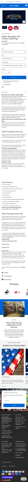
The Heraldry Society (5, 244)
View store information (6, 84)
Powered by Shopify (12, 466)
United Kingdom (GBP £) (6, 462)
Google (19, 426)
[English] (4, 480)
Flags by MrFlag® (6, 33)
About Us (23, 267)
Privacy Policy (18, 455)
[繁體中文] (2, 480)
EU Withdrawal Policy (19, 457)
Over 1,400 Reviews (8, 276)
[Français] (6, 480)
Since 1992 (6, 272)
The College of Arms (5, 247)
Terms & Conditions (19, 452)
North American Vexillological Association (9, 240)
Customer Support (7, 279)
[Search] (5, 5)
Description (4, 92)
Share (3, 86)
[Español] (8, 480)
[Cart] (25, 5)
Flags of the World (5, 250)
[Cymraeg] (9, 480)
